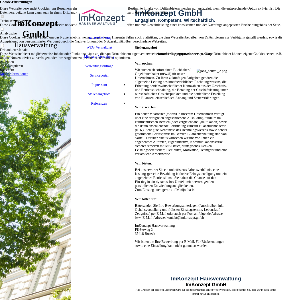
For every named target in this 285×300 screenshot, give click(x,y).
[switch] (2, 17)
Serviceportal (99, 75)
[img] (35, 150)
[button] (142, 62)
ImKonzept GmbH (206, 284)
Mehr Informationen (14, 74)
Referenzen (99, 103)
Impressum (99, 85)
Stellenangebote (99, 94)
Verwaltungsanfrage (99, 66)
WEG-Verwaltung (99, 47)
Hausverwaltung (99, 38)
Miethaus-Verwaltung (99, 57)
